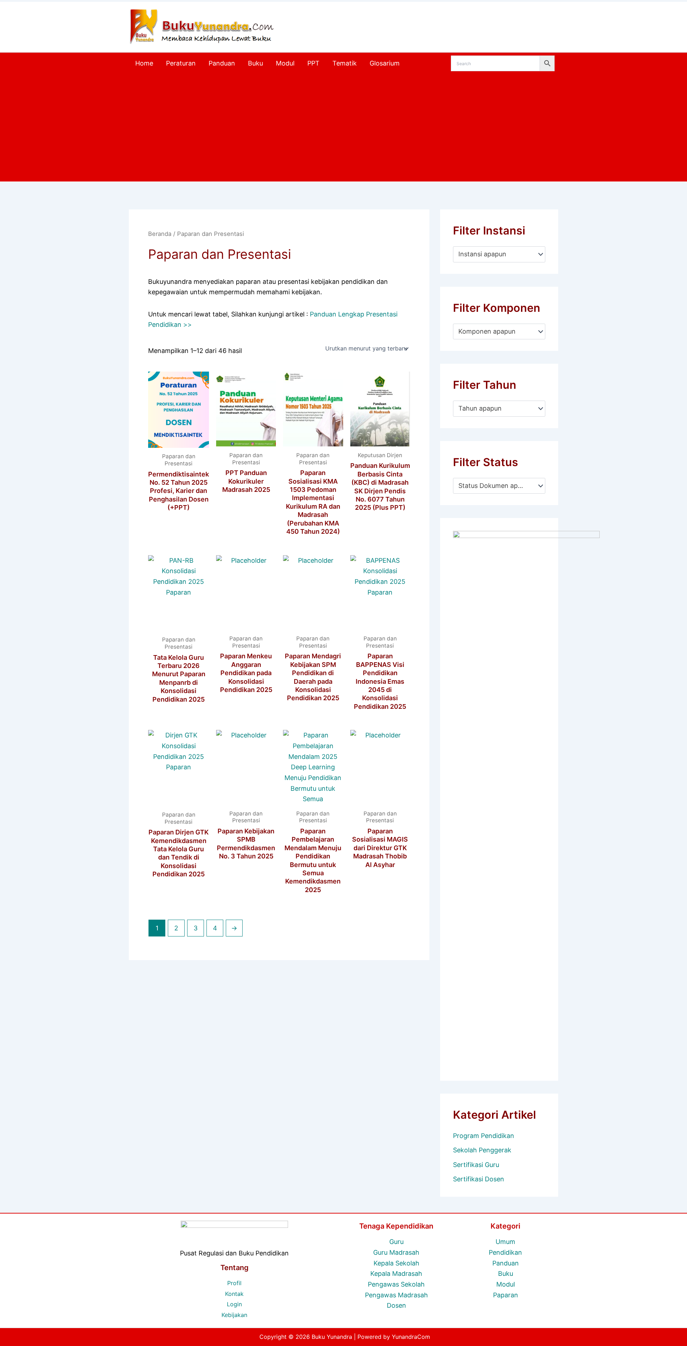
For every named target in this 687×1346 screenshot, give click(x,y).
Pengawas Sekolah (396, 1284)
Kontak (234, 1293)
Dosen (396, 1305)
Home (144, 63)
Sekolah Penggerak (482, 1150)
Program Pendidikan (483, 1135)
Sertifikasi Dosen (478, 1179)
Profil (234, 1283)
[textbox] (495, 254)
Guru (396, 1241)
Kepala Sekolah (396, 1263)
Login (234, 1304)
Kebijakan (234, 1314)
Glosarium (385, 63)
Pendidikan (505, 1252)
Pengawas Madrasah (396, 1295)
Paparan (505, 1295)
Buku (255, 63)
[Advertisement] (343, 128)
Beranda (159, 233)
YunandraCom (411, 1336)
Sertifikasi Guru (476, 1164)
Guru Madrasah (396, 1252)
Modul (285, 63)
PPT (313, 63)
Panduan (222, 63)
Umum (505, 1241)
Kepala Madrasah (396, 1273)
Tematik (344, 63)
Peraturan (181, 63)
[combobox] (499, 254)
